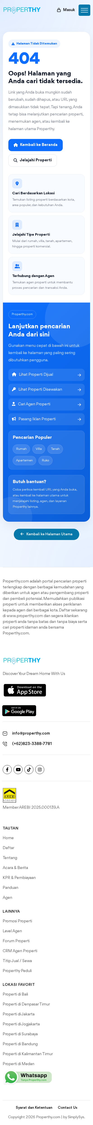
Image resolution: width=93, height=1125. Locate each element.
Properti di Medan (18, 1064)
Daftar (8, 848)
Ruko (45, 460)
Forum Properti (16, 941)
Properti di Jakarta (19, 1014)
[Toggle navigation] (84, 10)
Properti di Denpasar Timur (26, 1004)
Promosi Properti (17, 921)
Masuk (69, 10)
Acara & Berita (15, 868)
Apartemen (24, 460)
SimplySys (76, 1117)
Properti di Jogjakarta (21, 1024)
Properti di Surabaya (20, 1034)
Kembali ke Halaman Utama (49, 534)
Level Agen (12, 931)
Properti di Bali (15, 994)
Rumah (21, 449)
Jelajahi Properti (36, 160)
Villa (39, 449)
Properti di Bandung (20, 1044)
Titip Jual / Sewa (17, 961)
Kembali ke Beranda (39, 145)
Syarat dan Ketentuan (34, 1108)
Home (8, 838)
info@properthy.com (31, 733)
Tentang (10, 858)
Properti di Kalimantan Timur (28, 1054)
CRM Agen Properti (20, 951)
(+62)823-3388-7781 (32, 744)
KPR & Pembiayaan (19, 878)
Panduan (10, 888)
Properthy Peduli (17, 971)
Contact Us (67, 1108)
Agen (7, 898)
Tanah (55, 449)
